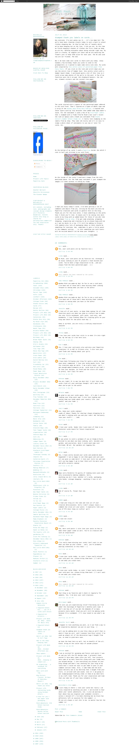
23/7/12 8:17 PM (66, 432)
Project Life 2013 (40, 315)
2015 (37, 577)
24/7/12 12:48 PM (66, 646)
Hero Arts (37, 367)
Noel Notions (38, 448)
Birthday (36, 337)
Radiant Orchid (39, 558)
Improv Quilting (39, 514)
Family (35, 425)
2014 (37, 580)
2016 (37, 575)
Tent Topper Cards (40, 430)
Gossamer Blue (38, 288)
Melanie (61, 392)
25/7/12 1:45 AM (66, 705)
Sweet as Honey (39, 530)
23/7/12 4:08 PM (66, 267)
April (39, 722)
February (40, 727)
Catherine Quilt (39, 459)
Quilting (36, 395)
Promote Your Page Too (38, 154)
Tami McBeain (63, 281)
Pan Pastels (37, 505)
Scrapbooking (38, 283)
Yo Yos (35, 501)
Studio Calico (81, 236)
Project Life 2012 (40, 312)
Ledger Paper (38, 441)
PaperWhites (37, 554)
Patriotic (37, 408)
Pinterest (37, 489)
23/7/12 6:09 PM (66, 340)
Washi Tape (90, 236)
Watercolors (37, 353)
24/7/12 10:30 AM (66, 549)
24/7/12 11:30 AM (66, 586)
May (38, 719)
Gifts (35, 294)
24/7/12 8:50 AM (66, 521)
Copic (35, 285)
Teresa (61, 333)
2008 (37, 741)
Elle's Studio (38, 344)
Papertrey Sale (39, 181)
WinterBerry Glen (65, 685)
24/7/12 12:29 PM (66, 598)
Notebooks (37, 324)
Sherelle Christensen (41, 192)
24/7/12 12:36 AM (66, 448)
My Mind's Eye (72, 236)
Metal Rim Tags (39, 351)
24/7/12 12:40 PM (66, 618)
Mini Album (37, 541)
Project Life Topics (41, 179)
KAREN (61, 500)
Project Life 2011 (40, 333)
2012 (37, 585)
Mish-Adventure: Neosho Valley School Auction (43, 711)
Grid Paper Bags (39, 503)
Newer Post (59, 712)
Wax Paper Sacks (39, 492)
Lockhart (36, 297)
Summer (35, 563)
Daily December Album (41, 388)
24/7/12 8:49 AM (66, 511)
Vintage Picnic (39, 510)
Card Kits (37, 405)
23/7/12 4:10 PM (66, 276)
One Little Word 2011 (41, 547)
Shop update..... (43, 653)
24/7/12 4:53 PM (66, 680)
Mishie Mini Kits (39, 319)
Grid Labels (63, 236)
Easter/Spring (38, 360)
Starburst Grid (39, 561)
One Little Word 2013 (41, 481)
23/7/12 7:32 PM (66, 420)
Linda (61, 256)
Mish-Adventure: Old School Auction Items (44, 705)
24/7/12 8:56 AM (66, 535)
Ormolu (35, 525)
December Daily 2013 (41, 446)
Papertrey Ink (38, 281)
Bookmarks (37, 421)
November (40, 590)
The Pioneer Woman (40, 194)
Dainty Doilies (39, 310)
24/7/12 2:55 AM (66, 466)
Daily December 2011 (41, 512)
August (39, 598)
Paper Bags (37, 371)
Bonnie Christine (39, 494)
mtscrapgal (63, 602)
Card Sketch (37, 386)
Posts (37, 163)
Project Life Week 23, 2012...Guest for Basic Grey (44, 620)
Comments (39, 167)
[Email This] (90, 235)
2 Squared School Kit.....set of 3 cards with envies (44, 609)
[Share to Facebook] (95, 235)
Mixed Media (37, 369)
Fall (35, 362)
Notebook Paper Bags (41, 517)
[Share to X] (93, 235)
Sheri (61, 436)
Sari (60, 246)
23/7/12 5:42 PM (66, 328)
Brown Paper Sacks (40, 339)
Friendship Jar (39, 364)
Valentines (37, 317)
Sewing (35, 342)
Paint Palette (38, 552)
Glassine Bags (38, 428)
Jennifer (62, 308)
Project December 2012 (41, 382)
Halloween (37, 346)
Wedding (36, 470)
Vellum (35, 499)
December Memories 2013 (42, 399)
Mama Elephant (38, 519)
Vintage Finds (38, 301)
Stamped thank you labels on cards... (43, 631)
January (40, 730)
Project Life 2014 (40, 335)
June (39, 717)
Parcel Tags (37, 292)
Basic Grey (37, 419)
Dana (60, 554)
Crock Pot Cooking (40, 536)
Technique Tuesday (40, 454)
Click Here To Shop (40, 73)
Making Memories (39, 468)
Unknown (61, 378)
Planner (36, 556)
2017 (37, 572)
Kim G (61, 344)
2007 (37, 744)
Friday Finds (38, 496)
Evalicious (37, 474)
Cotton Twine (38, 423)
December (40, 588)
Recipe (35, 308)
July (39, 601)
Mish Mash (35, 131)
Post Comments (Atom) (74, 715)
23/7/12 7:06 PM (66, 388)
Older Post (102, 712)
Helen (61, 452)
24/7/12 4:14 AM (66, 496)
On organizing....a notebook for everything (44, 666)
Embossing (37, 439)
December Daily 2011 (41, 539)
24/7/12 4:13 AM (66, 484)
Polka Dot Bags (39, 527)
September (41, 596)
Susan (61, 424)
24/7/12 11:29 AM (66, 563)
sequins (36, 457)
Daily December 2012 (41, 377)
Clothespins (37, 326)
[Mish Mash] (38, 153)
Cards (35, 306)
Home (80, 712)
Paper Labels (38, 508)
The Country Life (39, 532)
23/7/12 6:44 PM (66, 354)
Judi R (61, 408)
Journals (36, 479)
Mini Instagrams (39, 392)
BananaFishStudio (39, 472)
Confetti (36, 465)
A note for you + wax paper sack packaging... (43, 698)
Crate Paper (37, 355)
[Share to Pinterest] (96, 235)
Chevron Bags (38, 434)
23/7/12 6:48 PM (66, 374)
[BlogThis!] (92, 235)
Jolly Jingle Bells (40, 477)
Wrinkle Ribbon (39, 330)
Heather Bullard (39, 190)
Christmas (37, 290)
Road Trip (37, 403)
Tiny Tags (37, 349)
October (40, 593)
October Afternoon (40, 299)
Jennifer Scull (64, 622)
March (39, 724)
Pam (60, 358)
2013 (37, 583)
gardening (37, 534)
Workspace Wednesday (41, 412)
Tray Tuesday (38, 397)
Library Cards (38, 443)
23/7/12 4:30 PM (66, 290)
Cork (35, 437)
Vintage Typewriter (40, 410)
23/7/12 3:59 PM (66, 251)
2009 (37, 738)
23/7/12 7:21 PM (66, 404)
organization (38, 432)
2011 (37, 733)
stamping (36, 416)
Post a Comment (60, 709)
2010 (37, 736)
